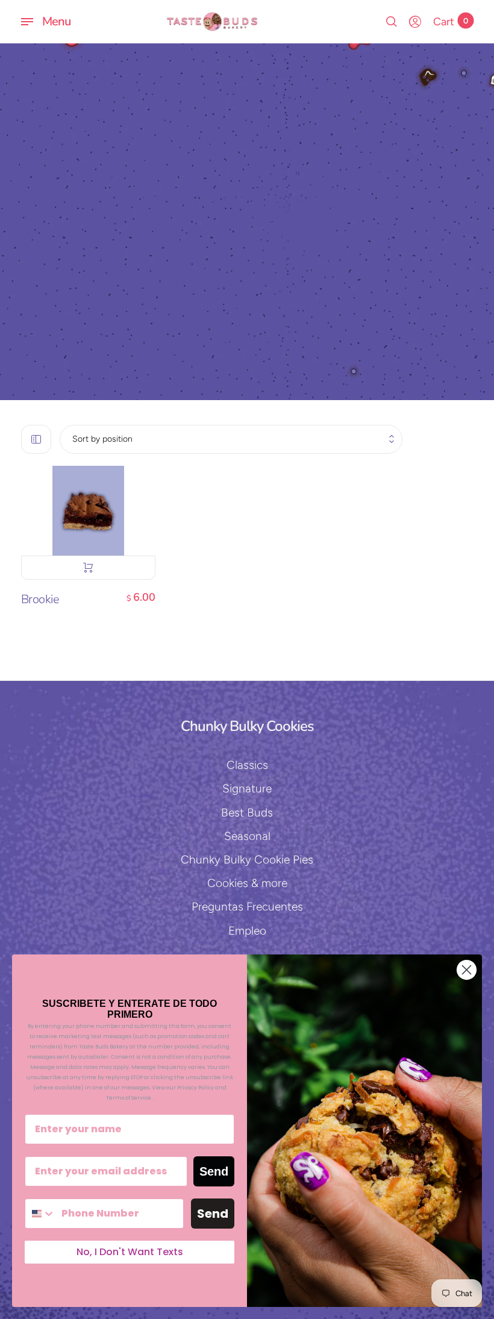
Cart (451, 21)
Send (213, 1171)
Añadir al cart (88, 568)
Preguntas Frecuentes (247, 906)
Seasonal (247, 836)
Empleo (247, 931)
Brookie (40, 599)
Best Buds (247, 812)
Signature (247, 788)
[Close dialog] (466, 969)
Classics (247, 765)
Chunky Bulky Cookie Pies (247, 859)
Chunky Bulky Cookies (247, 726)
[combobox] (40, 1213)
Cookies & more (247, 883)
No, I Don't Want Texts (130, 1252)
